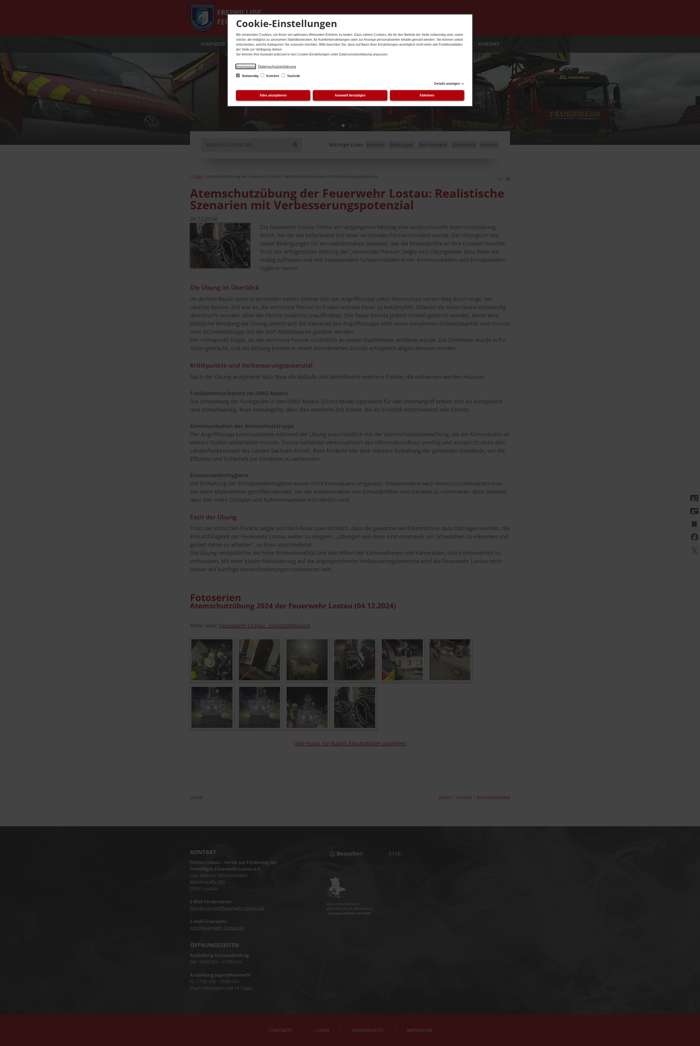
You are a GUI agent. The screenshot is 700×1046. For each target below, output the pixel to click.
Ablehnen (426, 95)
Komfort (273, 76)
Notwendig (250, 76)
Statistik (293, 76)
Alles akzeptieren (273, 95)
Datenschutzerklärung (277, 66)
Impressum (245, 66)
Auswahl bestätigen (350, 95)
